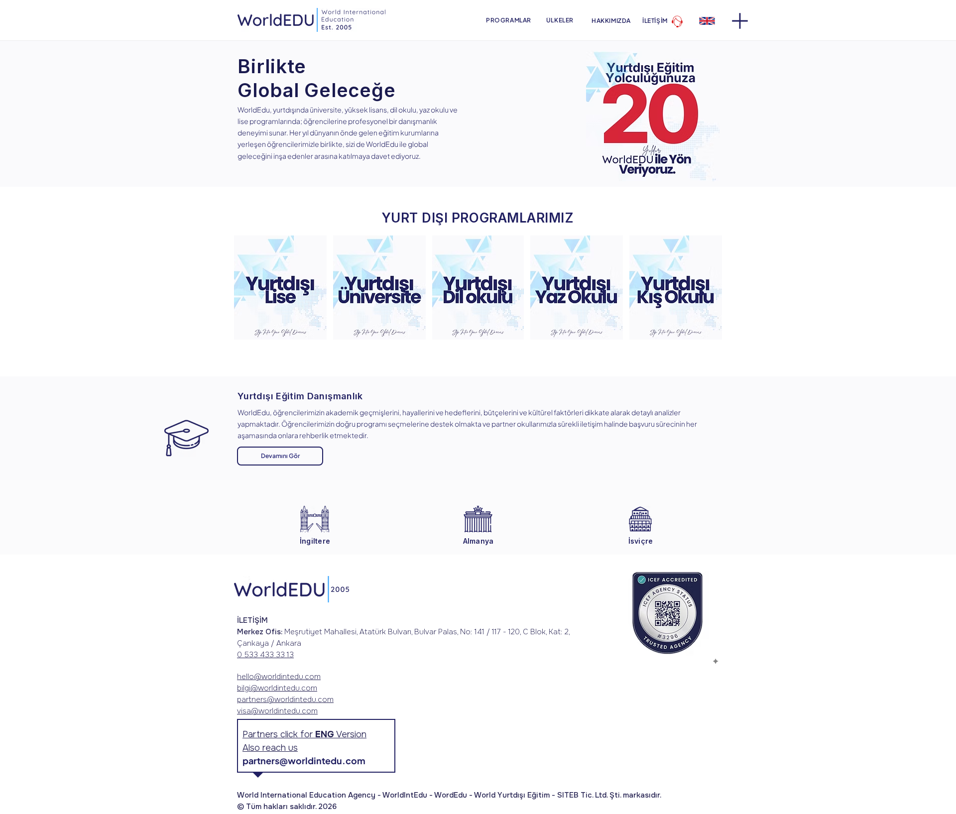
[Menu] (739, 20)
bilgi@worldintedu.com (277, 688)
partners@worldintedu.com (285, 699)
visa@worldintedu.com (277, 711)
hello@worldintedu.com (279, 677)
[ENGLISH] (707, 20)
